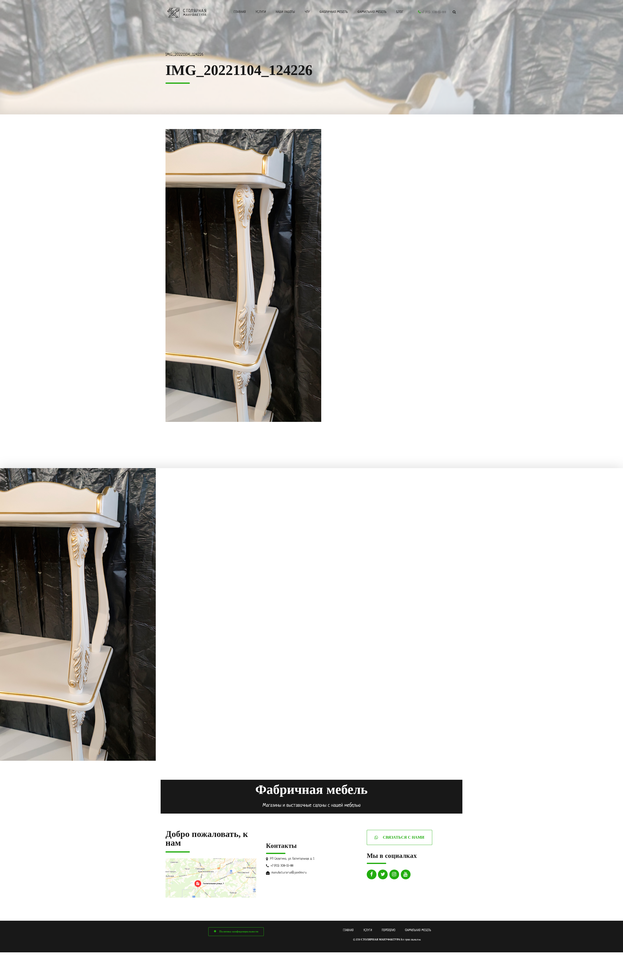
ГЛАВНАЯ (348, 930)
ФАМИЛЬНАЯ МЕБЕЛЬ (418, 930)
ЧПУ (307, 12)
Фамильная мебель (371, 12)
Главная (240, 12)
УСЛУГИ (367, 930)
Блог (399, 12)
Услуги (261, 12)
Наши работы (285, 12)
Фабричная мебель (334, 12)
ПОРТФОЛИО (388, 930)
